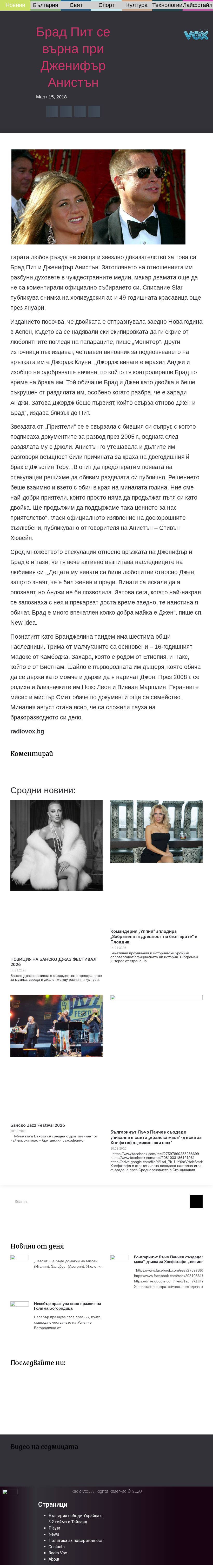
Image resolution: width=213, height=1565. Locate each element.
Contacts (57, 1546)
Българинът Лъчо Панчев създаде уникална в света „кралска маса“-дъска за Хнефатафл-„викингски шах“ (156, 1137)
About (54, 1559)
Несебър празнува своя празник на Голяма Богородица (67, 1305)
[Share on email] (80, 111)
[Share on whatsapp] (94, 111)
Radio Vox (58, 1552)
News (54, 1534)
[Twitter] (16, 1219)
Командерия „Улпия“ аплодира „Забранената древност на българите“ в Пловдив (153, 936)
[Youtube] (32, 1219)
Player (54, 1528)
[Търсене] (196, 1201)
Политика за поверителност (76, 1540)
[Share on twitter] (66, 111)
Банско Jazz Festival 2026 (37, 1125)
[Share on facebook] (52, 111)
